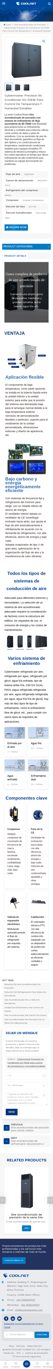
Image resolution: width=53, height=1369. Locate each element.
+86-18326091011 (25, 1300)
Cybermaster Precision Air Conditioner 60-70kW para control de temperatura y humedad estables (26, 1062)
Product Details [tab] (15, 256)
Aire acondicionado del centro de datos (25, 1015)
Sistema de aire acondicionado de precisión (22, 986)
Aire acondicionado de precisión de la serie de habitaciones (24, 1021)
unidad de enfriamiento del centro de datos (24, 1009)
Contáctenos (12, 1260)
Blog (11, 1346)
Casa (8, 25)
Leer (26, 1228)
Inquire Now (17, 227)
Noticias (20, 1346)
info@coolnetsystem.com (29, 1310)
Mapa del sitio (35, 1346)
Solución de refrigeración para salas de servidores (25, 994)
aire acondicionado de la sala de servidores (22, 1002)
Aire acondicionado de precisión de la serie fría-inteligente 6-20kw (26, 1216)
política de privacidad (36, 1353)
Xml (18, 1353)
